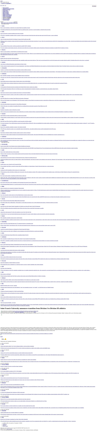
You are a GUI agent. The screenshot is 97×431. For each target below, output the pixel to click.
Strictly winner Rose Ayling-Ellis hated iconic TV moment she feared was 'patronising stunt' (16, 223)
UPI (2, 44)
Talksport (4, 277)
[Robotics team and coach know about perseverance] (44, 60)
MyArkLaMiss (4, 144)
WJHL (3, 107)
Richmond (4, 382)
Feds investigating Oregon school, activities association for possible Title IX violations (15, 45)
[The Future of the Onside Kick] (45, 270)
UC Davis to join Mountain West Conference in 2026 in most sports (12, 392)
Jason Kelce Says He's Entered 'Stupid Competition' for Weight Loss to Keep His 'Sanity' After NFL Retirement (20, 206)
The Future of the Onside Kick (5, 268)
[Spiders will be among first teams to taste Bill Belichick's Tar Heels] (48, 387)
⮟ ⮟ (5, 3)
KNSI (3, 233)
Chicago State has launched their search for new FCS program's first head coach (14, 377)
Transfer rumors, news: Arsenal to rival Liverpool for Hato (10, 164)
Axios (3, 168)
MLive (3, 173)
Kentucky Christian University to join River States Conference (11, 366)
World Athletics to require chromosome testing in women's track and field (13, 115)
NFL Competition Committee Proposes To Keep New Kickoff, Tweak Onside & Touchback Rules (17, 238)
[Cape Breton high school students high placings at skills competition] (48, 253)
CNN (3, 79)
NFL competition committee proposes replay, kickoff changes (11, 217)
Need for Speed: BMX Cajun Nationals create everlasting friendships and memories (15, 146)
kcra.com (3, 390)
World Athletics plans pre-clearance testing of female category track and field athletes (15, 81)
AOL (3, 344)
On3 (2, 96)
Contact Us (5, 424)
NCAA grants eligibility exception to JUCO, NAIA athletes (11, 371)
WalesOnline (4, 221)
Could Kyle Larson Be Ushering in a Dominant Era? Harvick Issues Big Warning (14, 229)
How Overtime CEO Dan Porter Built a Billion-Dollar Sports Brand (12, 200)
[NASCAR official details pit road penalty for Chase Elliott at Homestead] (23, 106)
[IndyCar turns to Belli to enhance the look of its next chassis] (34, 258)
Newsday (3, 403)
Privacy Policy (5, 426)
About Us (4, 425)
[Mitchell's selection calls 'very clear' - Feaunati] (27, 287)
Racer (3, 295)
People (3, 204)
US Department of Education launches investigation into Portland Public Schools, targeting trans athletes (18, 86)
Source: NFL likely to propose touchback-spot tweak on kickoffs (11, 33)
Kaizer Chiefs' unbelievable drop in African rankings (9, 151)
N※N (1, 1)
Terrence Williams (5, 364)
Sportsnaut (4, 102)
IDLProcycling (4, 155)
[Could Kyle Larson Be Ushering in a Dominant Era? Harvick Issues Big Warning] (21, 231)
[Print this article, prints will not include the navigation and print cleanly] (7, 312)
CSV (5, 5)
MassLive (3, 49)
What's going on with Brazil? (5, 274)
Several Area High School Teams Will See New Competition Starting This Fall (14, 234)
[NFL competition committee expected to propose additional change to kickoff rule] (40, 77)
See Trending (94, 6)
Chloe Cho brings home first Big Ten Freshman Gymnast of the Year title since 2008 (15, 39)
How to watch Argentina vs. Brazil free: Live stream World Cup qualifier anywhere (15, 27)
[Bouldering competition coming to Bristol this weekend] (36, 111)
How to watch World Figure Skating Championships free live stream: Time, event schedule (16, 244)
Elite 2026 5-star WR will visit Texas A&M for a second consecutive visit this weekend (15, 121)
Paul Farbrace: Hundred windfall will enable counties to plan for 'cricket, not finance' (15, 132)
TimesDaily (4, 410)
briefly (3, 149)
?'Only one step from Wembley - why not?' (8, 302)
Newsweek (4, 227)
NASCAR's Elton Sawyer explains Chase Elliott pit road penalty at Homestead (14, 98)
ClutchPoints (4, 369)
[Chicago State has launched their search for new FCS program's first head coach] (22, 379)
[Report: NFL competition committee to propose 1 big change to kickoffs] (28, 128)
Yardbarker (4, 73)
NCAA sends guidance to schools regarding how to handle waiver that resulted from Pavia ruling (17, 405)
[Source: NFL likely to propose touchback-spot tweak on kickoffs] (29, 35)
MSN (3, 119)
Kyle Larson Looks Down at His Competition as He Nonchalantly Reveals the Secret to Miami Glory (18, 182)
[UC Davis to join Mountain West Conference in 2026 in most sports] (34, 394)
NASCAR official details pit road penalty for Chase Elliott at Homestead (13, 104)
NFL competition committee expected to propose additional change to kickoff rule (14, 75)
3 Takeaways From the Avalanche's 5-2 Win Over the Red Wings (12, 291)
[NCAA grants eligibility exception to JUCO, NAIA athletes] (39, 373)
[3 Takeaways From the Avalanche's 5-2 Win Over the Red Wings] (46, 293)
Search (1, 21)
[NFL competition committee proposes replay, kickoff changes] (39, 219)
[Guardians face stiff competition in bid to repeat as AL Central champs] (39, 171)
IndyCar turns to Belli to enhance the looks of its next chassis (11, 296)
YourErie (3, 62)
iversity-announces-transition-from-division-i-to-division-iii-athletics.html (25, 311)
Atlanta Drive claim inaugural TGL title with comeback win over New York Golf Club (15, 212)
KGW (3, 85)
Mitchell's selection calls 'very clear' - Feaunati (8, 285)
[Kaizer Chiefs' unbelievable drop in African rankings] (29, 153)
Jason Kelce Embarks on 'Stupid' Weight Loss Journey (10, 262)
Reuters (3, 215)
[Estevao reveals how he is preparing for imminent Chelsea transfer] (48, 191)
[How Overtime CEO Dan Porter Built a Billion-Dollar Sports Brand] (29, 202)
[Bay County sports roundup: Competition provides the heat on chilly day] (48, 178)
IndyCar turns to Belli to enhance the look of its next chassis (11, 256)
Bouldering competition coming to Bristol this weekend (10, 109)
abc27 (3, 90)
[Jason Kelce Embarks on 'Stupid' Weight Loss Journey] (21, 264)
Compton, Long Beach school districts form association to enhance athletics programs (15, 69)
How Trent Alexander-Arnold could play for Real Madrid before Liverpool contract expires (16, 194)
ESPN (3, 31)
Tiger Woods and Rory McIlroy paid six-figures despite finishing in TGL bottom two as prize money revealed (19, 279)
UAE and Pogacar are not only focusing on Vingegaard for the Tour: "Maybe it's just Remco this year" (18, 157)
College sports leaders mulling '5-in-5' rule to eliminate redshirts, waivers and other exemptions (17, 346)
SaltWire (3, 248)
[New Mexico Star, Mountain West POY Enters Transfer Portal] (48, 141)
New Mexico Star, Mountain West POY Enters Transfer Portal (11, 138)
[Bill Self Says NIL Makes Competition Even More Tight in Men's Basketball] (38, 421)
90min (3, 186)
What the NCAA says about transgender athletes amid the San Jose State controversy (15, 399)
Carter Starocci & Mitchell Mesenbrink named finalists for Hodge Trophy (13, 64)
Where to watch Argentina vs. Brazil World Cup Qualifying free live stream (13, 51)
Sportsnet (3, 113)
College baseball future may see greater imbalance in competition (11, 412)
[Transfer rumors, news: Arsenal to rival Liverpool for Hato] (27, 166)
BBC (3, 272)
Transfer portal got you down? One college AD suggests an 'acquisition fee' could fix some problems (18, 359)
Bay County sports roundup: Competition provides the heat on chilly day (13, 175)
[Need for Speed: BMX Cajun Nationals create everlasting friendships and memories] (39, 148)
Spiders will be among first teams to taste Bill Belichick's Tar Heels (12, 384)
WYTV (3, 56)
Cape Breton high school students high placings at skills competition (12, 250)
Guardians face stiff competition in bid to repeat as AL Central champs (12, 170)
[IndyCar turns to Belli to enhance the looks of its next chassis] (34, 298)
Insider (3, 25)
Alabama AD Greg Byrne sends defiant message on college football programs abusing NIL (16, 352)
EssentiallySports (5, 180)
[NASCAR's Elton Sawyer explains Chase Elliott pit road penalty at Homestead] (37, 100)
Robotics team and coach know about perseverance (9, 58)
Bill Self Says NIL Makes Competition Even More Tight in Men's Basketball (14, 419)
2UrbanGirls (4, 67)
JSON (3, 5)
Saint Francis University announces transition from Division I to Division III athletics (15, 92)
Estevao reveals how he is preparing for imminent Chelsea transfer (12, 188)
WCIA (3, 37)
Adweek (3, 198)
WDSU (3, 357)
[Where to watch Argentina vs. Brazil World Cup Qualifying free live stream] (48, 54)
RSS (1, 5)
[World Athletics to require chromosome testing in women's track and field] (42, 117)
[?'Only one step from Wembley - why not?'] (48, 305)
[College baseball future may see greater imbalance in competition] (31, 414)
